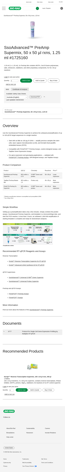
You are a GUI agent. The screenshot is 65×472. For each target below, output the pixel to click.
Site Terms (44, 459)
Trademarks (25, 459)
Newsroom (29, 432)
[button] (1, 15)
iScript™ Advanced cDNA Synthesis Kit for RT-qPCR (26, 265)
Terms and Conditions (47, 462)
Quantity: (6, 80)
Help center (9, 437)
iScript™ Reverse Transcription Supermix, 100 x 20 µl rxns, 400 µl (27, 377)
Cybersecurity (7, 462)
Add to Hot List (11, 84)
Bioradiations (10, 432)
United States (9, 448)
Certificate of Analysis (20, 89)
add (44, 97)
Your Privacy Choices (28, 466)
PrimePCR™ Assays (16, 297)
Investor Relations (50, 432)
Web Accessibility (26, 462)
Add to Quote (39, 80)
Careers (47, 428)
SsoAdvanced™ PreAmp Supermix (41, 310)
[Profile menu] (54, 8)
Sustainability (30, 428)
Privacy (5, 466)
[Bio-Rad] (9, 411)
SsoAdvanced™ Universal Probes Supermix (24, 281)
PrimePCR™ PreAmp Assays (19, 157)
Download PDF (35, 97)
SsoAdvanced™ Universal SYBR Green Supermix (26, 277)
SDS (7, 89)
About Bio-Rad (10, 428)
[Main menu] (4, 8)
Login (6, 77)
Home (5, 459)
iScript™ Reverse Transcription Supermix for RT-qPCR (27, 261)
